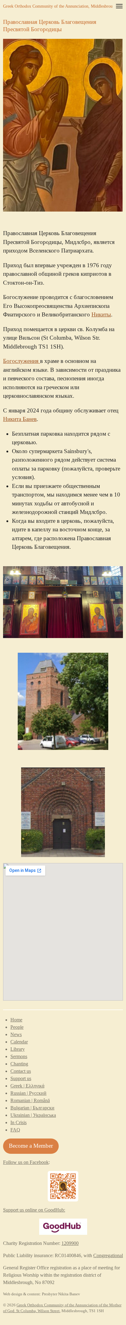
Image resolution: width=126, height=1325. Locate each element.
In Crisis (18, 1122)
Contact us (20, 1071)
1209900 (70, 1243)
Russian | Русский (28, 1093)
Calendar (19, 1041)
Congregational (108, 1255)
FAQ (15, 1129)
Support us (20, 1078)
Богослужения (21, 361)
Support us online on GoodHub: (34, 1209)
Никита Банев (20, 419)
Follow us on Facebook (26, 1162)
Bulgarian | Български (32, 1107)
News (16, 1034)
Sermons (18, 1056)
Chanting (19, 1063)
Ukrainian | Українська (33, 1115)
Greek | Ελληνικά (27, 1085)
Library (17, 1049)
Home (16, 1019)
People (17, 1027)
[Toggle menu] (119, 6)
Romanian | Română (30, 1100)
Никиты (101, 314)
